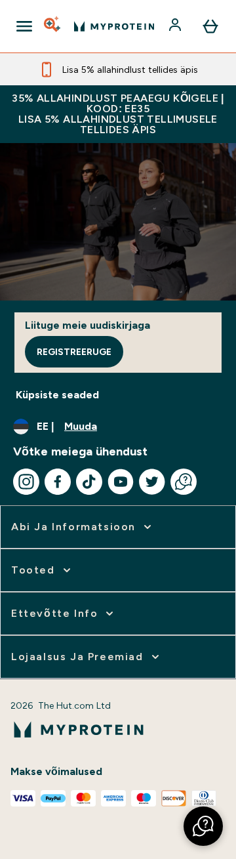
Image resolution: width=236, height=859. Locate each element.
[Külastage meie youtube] (121, 482)
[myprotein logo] (114, 26)
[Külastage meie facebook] (58, 482)
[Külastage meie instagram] (26, 482)
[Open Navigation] (24, 26)
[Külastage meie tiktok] (89, 482)
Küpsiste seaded (57, 394)
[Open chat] (183, 482)
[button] (203, 826)
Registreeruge (74, 351)
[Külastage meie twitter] (152, 482)
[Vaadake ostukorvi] (210, 26)
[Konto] (176, 26)
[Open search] (53, 26)
